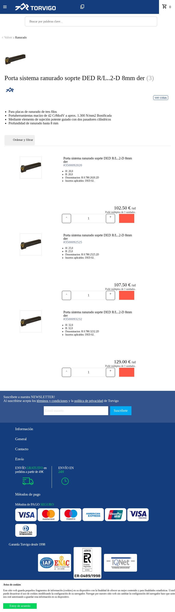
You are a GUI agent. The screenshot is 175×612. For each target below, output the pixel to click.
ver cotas (161, 97)
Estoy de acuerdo (20, 606)
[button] (5, 7)
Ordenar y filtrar (23, 139)
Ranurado (14, 37)
